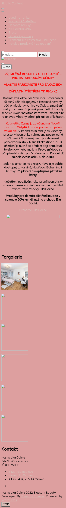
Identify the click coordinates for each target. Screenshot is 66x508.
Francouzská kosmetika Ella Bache (32, 40)
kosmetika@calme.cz (22, 475)
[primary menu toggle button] (2, 63)
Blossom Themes (33, 496)
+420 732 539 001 (20, 471)
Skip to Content (12, 3)
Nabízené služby (19, 28)
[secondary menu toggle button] (2, 8)
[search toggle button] (2, 51)
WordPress (9, 500)
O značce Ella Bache (33, 210)
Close (6, 67)
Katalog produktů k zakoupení (29, 43)
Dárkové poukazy (20, 36)
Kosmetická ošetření (22, 21)
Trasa (12, 32)
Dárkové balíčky (19, 25)
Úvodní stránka (19, 17)
